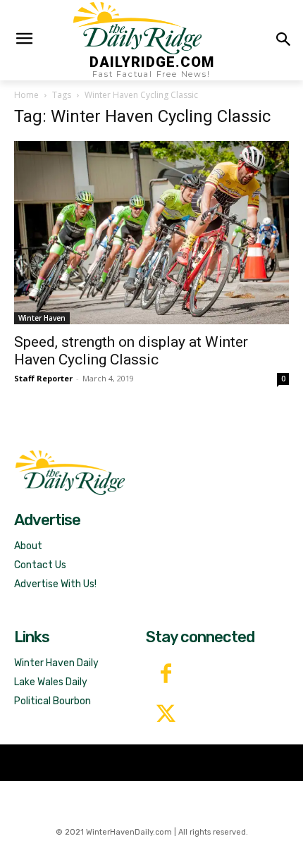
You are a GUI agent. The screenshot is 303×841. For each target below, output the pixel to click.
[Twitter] (166, 715)
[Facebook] (166, 675)
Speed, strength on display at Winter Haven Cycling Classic (131, 350)
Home (26, 95)
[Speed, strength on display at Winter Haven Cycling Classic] (151, 232)
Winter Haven (42, 318)
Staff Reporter (43, 378)
